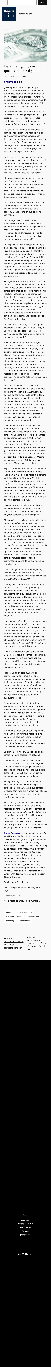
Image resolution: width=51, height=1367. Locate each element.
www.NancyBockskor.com (32, 874)
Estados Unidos (33, 917)
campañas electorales (24, 912)
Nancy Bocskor (24, 921)
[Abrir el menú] (48, 13)
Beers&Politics (25, 14)
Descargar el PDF (12, 895)
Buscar (42, 2)
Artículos (23, 76)
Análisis (8, 912)
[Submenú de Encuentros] (30, 1220)
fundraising (10, 921)
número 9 (35, 901)
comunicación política (14, 917)
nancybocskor (13, 877)
